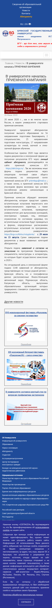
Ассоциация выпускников (12, 458)
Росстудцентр (7, 517)
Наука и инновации (10, 448)
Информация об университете (14, 441)
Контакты (26, 13)
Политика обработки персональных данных (23, 595)
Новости (26, 10)
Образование (7, 444)
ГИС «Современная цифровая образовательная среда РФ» (25, 505)
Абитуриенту (7, 451)
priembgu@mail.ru (37, 180)
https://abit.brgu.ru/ (14, 168)
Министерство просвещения (13, 484)
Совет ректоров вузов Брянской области (18, 513)
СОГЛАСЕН (26, 602)
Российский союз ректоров (13, 510)
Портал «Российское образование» (16, 488)
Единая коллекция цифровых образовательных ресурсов (25, 495)
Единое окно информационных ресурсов (19, 491)
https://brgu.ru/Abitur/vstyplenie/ (19, 234)
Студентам (6, 455)
